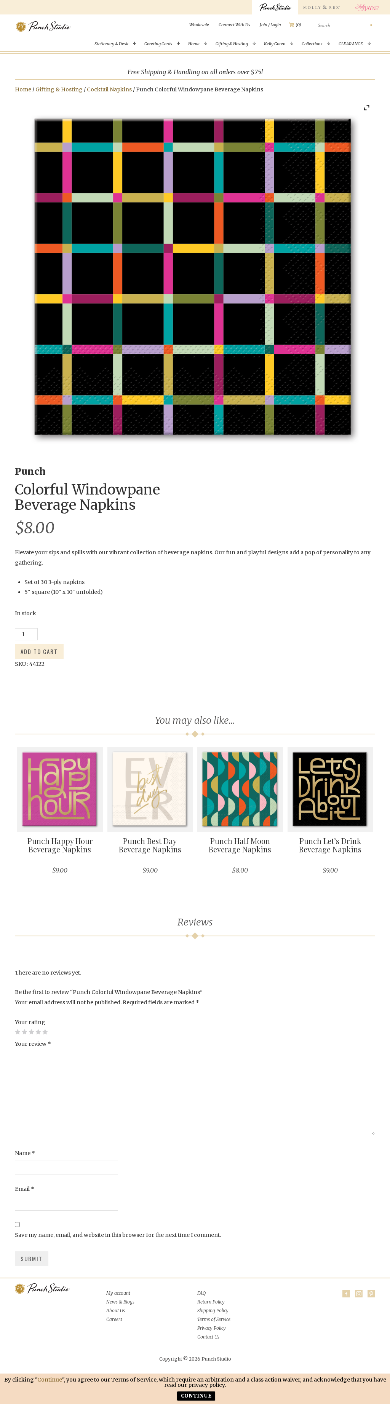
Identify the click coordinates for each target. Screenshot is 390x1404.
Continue (49, 1379)
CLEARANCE (351, 43)
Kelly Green (275, 43)
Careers (114, 1319)
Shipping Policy (213, 1310)
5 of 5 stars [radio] (45, 1031)
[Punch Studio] (275, 7)
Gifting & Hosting (232, 43)
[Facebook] (346, 1293)
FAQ (201, 1293)
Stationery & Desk (111, 43)
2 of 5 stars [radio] (24, 1031)
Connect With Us (234, 24)
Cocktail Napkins (109, 89)
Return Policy (211, 1302)
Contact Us (208, 1337)
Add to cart (39, 651)
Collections (312, 43)
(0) (298, 24)
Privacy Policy (211, 1328)
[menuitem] (199, 25)
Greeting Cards (158, 43)
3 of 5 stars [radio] (31, 1031)
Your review (33, 1043)
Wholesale (199, 24)
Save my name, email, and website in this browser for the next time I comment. (118, 1235)
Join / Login (270, 24)
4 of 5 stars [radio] (38, 1031)
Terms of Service (213, 1319)
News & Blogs (120, 1302)
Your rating (30, 1022)
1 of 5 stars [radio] (17, 1031)
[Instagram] (359, 1293)
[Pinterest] (371, 1293)
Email (24, 1188)
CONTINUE (196, 1396)
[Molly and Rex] (321, 7)
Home (194, 43)
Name (25, 1153)
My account (118, 1293)
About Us (115, 1310)
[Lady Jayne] (367, 7)
